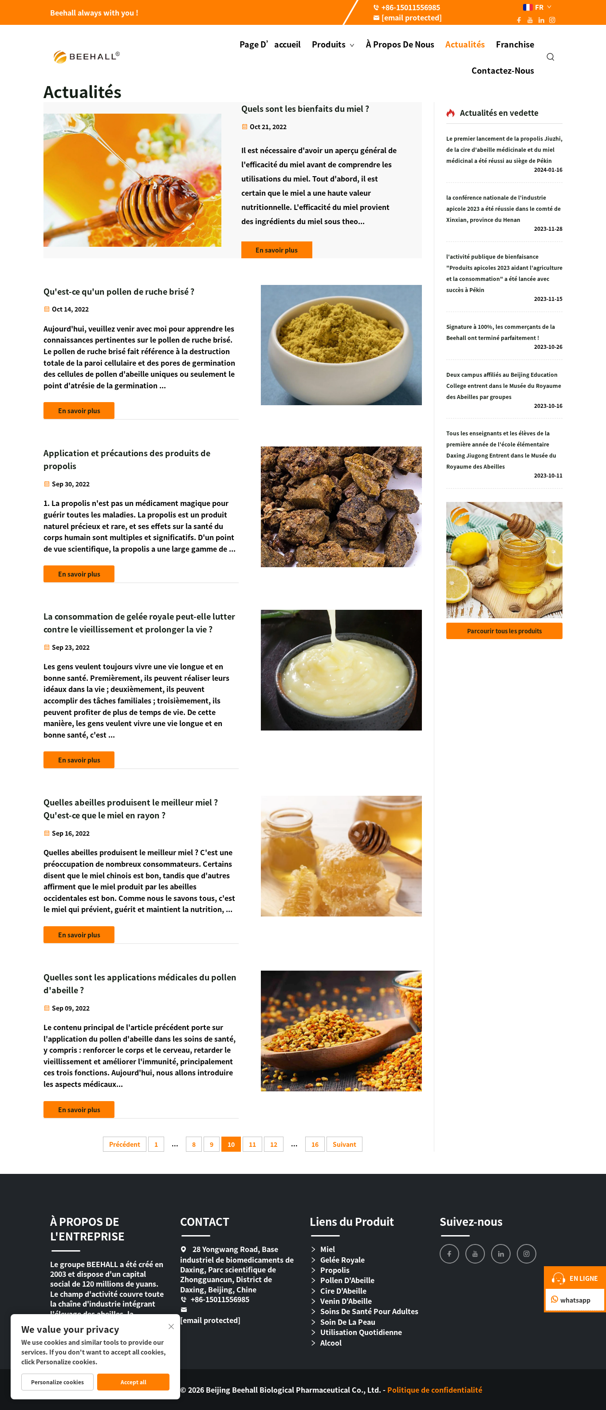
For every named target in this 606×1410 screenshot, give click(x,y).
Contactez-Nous (503, 70)
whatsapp (575, 1299)
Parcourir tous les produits (504, 631)
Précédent (124, 1144)
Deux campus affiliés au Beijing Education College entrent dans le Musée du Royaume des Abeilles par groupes (503, 385)
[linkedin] (501, 1254)
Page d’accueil (270, 44)
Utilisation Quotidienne (361, 1332)
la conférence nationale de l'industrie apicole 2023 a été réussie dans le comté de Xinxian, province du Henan (503, 208)
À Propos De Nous (400, 44)
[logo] (86, 56)
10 (231, 1144)
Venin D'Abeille (346, 1301)
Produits (329, 44)
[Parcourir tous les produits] (504, 560)
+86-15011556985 (411, 7)
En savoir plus (277, 249)
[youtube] (475, 1254)
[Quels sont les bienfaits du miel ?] (132, 180)
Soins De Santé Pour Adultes (369, 1311)
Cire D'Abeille (343, 1291)
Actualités (465, 44)
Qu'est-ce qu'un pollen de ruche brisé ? (118, 291)
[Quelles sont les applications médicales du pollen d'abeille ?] (341, 1045)
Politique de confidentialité (434, 1389)
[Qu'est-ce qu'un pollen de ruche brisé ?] (341, 352)
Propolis (335, 1270)
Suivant (344, 1144)
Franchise (515, 44)
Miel (327, 1249)
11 (252, 1144)
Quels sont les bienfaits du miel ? (305, 108)
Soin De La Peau (347, 1322)
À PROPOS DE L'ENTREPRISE (87, 1228)
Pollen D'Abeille (347, 1280)
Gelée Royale (342, 1260)
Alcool (331, 1343)
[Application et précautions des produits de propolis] (341, 514)
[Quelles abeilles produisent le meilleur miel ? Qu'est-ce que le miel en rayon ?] (341, 870)
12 (273, 1144)
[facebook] (449, 1254)
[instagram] (526, 1254)
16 (315, 1144)
